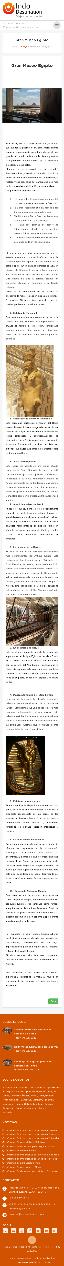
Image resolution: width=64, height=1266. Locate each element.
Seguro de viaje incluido (29, 1262)
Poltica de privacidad (45, 1258)
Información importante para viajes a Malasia (31, 1130)
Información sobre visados (21, 1150)
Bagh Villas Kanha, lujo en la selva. (36, 1046)
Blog (47, 1262)
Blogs (24, 46)
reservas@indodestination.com (22, 27)
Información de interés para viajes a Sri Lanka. (32, 1171)
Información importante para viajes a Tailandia (32, 1138)
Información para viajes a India (23, 1163)
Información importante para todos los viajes (31, 1158)
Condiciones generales (20, 1258)
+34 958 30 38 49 (19, 1197)
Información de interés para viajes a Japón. (30, 1146)
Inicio (15, 46)
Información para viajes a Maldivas (25, 1142)
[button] (57, 25)
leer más (7, 1112)
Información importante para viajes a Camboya (32, 1134)
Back (53, 1001)
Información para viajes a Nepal (24, 1167)
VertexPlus (32, 1251)
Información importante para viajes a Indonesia (32, 1154)
